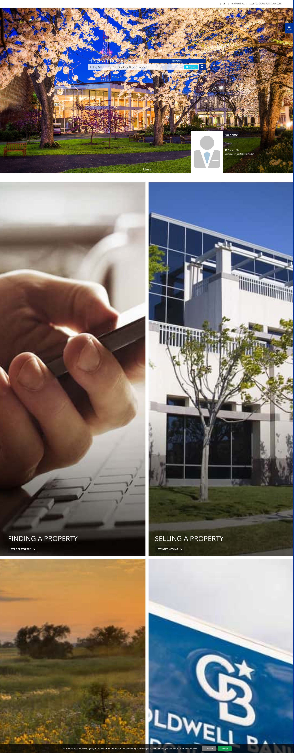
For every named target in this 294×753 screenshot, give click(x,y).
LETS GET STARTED (21, 549)
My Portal (239, 3)
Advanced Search (192, 74)
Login (252, 3)
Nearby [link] (192, 67)
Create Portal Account (270, 3)
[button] (289, 28)
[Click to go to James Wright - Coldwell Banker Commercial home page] (58, 20)
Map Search (170, 74)
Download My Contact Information (239, 154)
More (147, 165)
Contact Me (233, 150)
